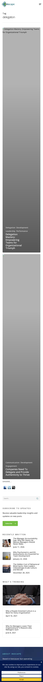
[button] (40, 4)
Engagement (11, 466)
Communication (13, 462)
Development (22, 227)
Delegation (10, 227)
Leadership (10, 231)
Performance (22, 231)
